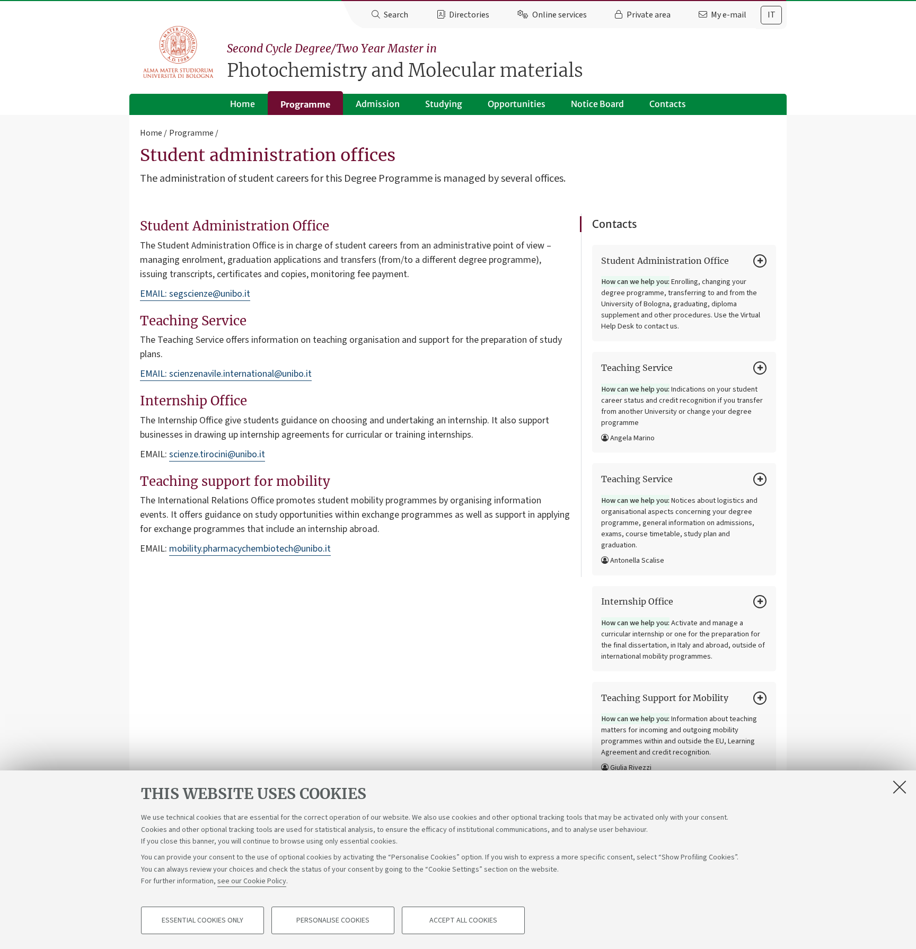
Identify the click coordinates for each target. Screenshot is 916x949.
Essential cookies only (202, 920)
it (772, 15)
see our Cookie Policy (251, 881)
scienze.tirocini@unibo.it (217, 454)
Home (242, 104)
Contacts (667, 104)
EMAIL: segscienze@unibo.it (195, 293)
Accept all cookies (463, 920)
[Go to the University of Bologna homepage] (178, 52)
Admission (378, 104)
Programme (305, 104)
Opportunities (516, 104)
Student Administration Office (665, 260)
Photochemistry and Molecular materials (405, 62)
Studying (443, 104)
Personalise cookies (332, 920)
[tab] (771, 15)
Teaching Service (637, 367)
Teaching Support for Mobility (664, 698)
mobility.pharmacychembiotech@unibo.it (250, 548)
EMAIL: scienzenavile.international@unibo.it (226, 373)
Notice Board (597, 104)
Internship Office (637, 601)
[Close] (899, 786)
